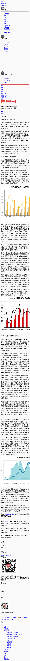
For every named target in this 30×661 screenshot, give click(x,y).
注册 (2, 113)
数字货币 (6, 21)
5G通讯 (6, 51)
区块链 (6, 46)
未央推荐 (3, 5)
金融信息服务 (8, 32)
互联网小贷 (7, 25)
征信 (5, 30)
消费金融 (6, 27)
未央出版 (3, 93)
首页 (2, 1)
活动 (2, 91)
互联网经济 (7, 78)
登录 (2, 111)
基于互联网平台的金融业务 (14, 634)
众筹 (5, 23)
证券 (5, 19)
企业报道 (6, 651)
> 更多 (5, 82)
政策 (5, 655)
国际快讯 (6, 629)
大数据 (6, 44)
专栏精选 (6, 649)
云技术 (6, 48)
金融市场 (6, 14)
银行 (5, 15)
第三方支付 (7, 29)
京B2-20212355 (16, 619)
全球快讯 (3, 3)
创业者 (9, 647)
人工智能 (6, 42)
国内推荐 (6, 630)
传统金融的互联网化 (13, 632)
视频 (2, 87)
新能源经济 (7, 80)
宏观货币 (9, 642)
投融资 (9, 644)
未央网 (6, 521)
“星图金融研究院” (9, 514)
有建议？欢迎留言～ (6, 555)
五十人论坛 (4, 95)
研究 (2, 89)
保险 (5, 17)
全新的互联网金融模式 (13, 636)
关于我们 (3, 97)
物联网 (6, 50)
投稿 (2, 99)
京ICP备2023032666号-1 (10, 617)
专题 (2, 85)
